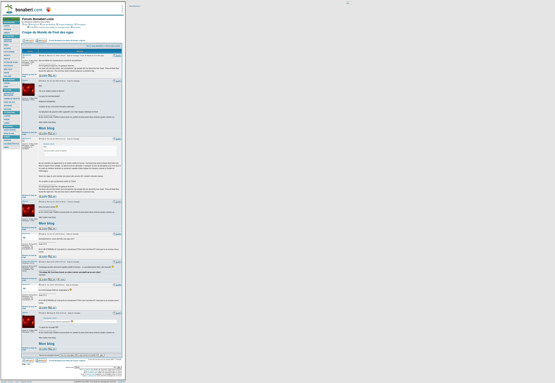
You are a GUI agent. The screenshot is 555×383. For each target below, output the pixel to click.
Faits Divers (9, 52)
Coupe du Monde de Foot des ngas (47, 32)
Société (7, 48)
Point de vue (9, 102)
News (6, 45)
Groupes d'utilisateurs (66, 24)
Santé (6, 73)
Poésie (7, 119)
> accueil (8, 19)
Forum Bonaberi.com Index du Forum (63, 40)
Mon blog (46, 128)
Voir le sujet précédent (94, 46)
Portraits (8, 66)
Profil (31, 27)
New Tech (8, 69)
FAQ (25, 24)
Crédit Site (121, 382)
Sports (7, 55)
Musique (7, 29)
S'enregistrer (81, 24)
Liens (6, 147)
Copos (7, 26)
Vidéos (7, 33)
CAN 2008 (7, 76)
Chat (6, 86)
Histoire (7, 109)
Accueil (3, 382)
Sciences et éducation (9, 94)
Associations (10, 130)
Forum (7, 83)
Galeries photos (11, 144)
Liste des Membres (48, 24)
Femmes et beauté (12, 99)
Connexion (77, 27)
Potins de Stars (11, 62)
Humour (7, 140)
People (7, 59)
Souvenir (8, 106)
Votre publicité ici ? (134, 6)
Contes (7, 116)
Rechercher (34, 24)
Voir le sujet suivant (112, 46)
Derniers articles (8, 40)
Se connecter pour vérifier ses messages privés (53, 27)
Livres (6, 123)
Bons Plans (9, 133)
